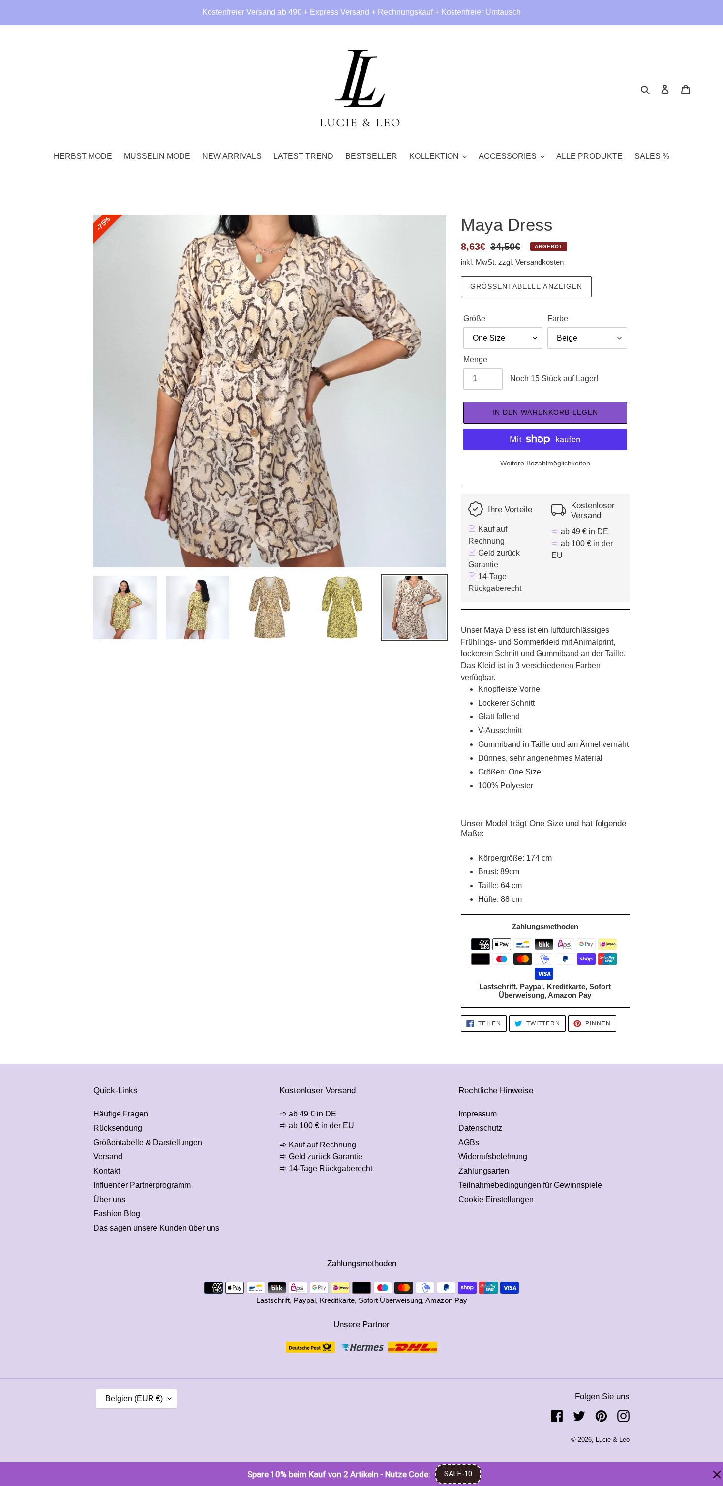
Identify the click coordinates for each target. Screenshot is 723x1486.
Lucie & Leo (613, 1439)
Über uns (109, 1199)
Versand (107, 1156)
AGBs (468, 1142)
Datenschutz (480, 1128)
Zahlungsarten (483, 1171)
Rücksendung (117, 1128)
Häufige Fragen (120, 1114)
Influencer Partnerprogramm (142, 1185)
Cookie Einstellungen (496, 1199)
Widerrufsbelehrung (492, 1156)
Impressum (477, 1114)
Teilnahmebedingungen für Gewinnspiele (530, 1185)
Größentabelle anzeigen (526, 286)
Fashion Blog (116, 1213)
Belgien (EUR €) (134, 1398)
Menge (475, 359)
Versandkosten (539, 262)
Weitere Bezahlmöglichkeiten (545, 463)
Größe (474, 318)
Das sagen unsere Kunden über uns (156, 1228)
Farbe (557, 318)
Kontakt (106, 1171)
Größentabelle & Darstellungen (147, 1142)
